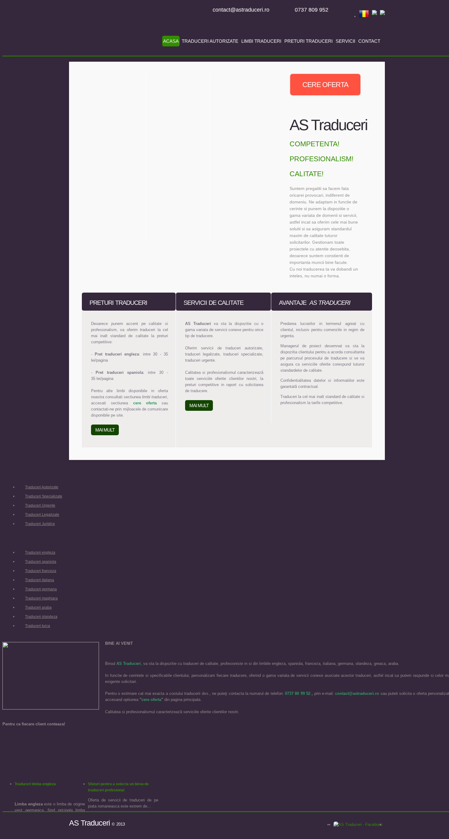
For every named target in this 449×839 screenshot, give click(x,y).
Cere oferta (325, 85)
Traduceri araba (38, 607)
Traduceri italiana (39, 580)
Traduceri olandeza (41, 617)
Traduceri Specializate (43, 496)
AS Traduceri (107, 31)
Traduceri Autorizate (41, 487)
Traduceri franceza (40, 571)
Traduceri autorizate (210, 41)
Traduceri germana (41, 589)
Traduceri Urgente (40, 505)
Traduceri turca (37, 626)
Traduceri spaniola (40, 562)
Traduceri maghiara (41, 598)
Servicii (345, 41)
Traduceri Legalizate (42, 515)
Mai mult (105, 429)
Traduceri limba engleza (35, 784)
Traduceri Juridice (40, 524)
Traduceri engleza (40, 552)
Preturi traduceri (308, 41)
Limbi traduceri (261, 41)
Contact (369, 41)
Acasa (171, 41)
